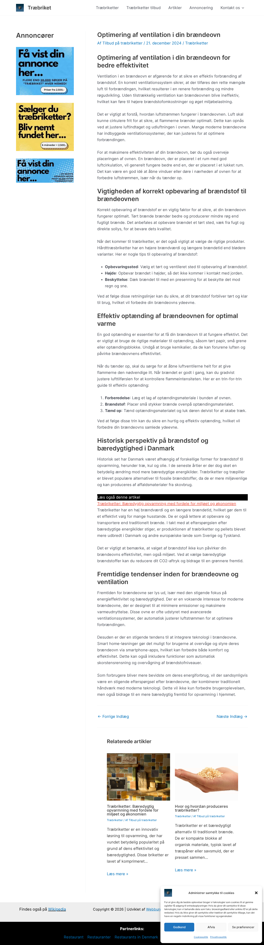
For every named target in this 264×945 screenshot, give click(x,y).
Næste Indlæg (232, 716)
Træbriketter (107, 7)
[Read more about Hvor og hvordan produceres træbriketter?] (206, 776)
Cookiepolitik (201, 937)
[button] (256, 893)
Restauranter (99, 937)
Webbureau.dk (158, 909)
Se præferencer (243, 927)
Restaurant (73, 937)
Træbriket (39, 8)
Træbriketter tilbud (143, 7)
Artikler (175, 7)
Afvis (211, 927)
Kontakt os (230, 7)
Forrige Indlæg (113, 716)
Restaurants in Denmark (136, 937)
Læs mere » (117, 874)
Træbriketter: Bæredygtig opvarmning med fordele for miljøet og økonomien (166, 503)
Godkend (179, 927)
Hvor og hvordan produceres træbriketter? (201, 808)
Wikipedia (57, 909)
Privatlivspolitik (218, 937)
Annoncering (201, 7)
